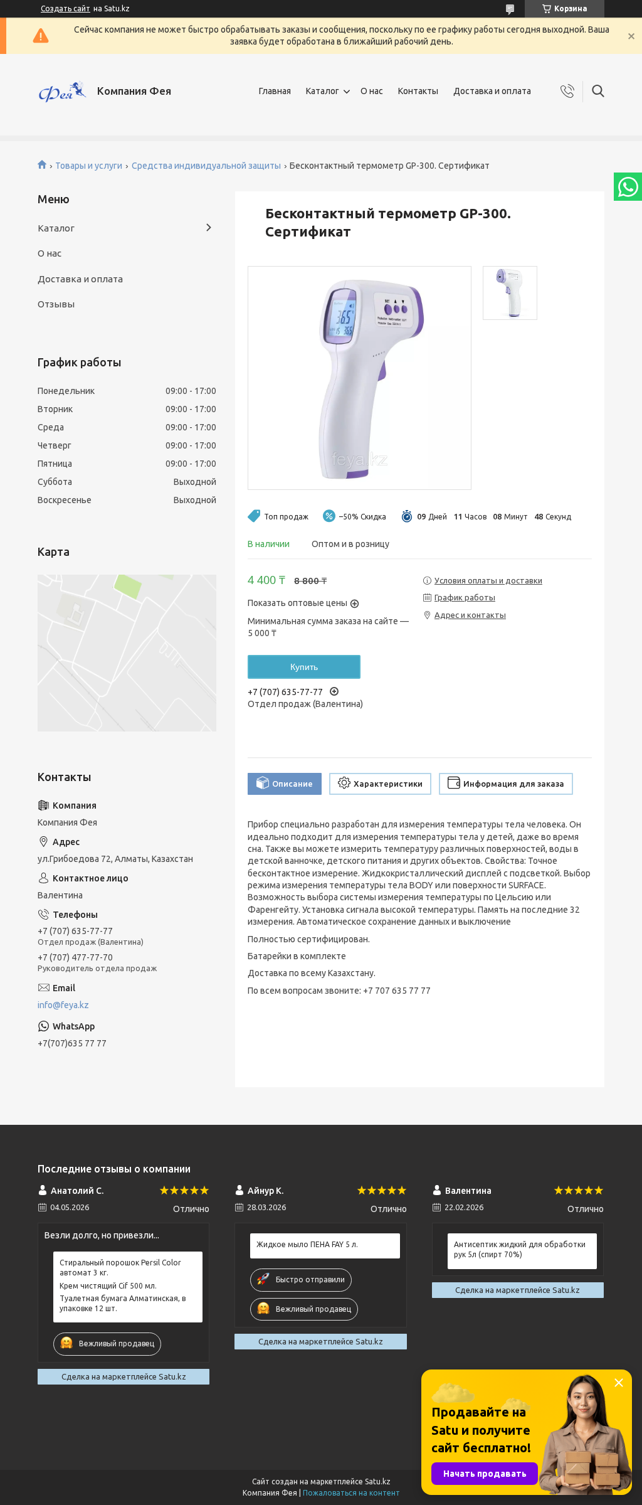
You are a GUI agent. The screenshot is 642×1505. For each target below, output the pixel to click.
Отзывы (56, 304)
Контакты (418, 91)
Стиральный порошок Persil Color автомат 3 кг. (120, 1267)
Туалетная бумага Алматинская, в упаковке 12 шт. (123, 1303)
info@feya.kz (63, 1005)
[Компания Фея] (63, 91)
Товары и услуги (88, 166)
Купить (304, 667)
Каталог (322, 91)
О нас (371, 91)
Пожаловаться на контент (351, 1493)
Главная (275, 91)
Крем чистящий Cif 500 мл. (108, 1286)
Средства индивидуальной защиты (206, 166)
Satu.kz (378, 1481)
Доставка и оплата (492, 91)
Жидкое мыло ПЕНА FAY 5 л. (307, 1244)
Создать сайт (65, 8)
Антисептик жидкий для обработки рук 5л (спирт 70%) (520, 1249)
